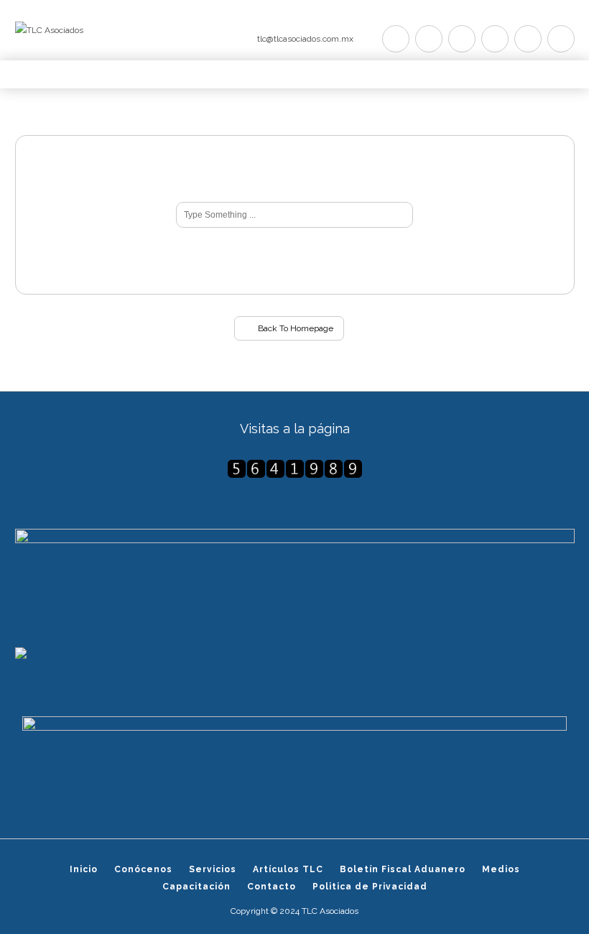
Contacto (271, 887)
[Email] (561, 38)
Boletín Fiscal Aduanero (402, 869)
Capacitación (196, 887)
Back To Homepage (294, 328)
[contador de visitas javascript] (295, 468)
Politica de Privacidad (369, 887)
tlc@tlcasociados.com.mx (305, 39)
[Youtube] (495, 38)
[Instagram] (528, 38)
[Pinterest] (462, 38)
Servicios (212, 869)
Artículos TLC (288, 869)
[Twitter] (395, 38)
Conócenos (143, 869)
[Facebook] (428, 38)
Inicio (84, 869)
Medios (501, 869)
